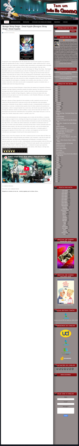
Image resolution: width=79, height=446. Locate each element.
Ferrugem (58, 111)
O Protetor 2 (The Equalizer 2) (63, 135)
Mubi (65, 223)
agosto (58, 109)
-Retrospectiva (64, 205)
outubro (58, 106)
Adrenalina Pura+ (65, 210)
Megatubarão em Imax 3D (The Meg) (64, 143)
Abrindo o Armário (60, 126)
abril (58, 162)
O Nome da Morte (60, 116)
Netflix (64, 225)
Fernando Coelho (69, 40)
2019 (56, 99)
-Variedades (64, 208)
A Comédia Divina (60, 152)
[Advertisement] (65, 430)
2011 (56, 180)
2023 (56, 92)
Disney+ (64, 216)
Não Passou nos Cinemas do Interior (41, 22)
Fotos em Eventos (15, 22)
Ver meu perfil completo (65, 63)
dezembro (59, 102)
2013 (56, 176)
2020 (56, 97)
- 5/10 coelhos (64, 196)
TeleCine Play (64, 232)
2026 (56, 86)
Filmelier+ (65, 217)
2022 (56, 94)
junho (58, 158)
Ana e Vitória (59, 150)
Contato (65, 22)
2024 (56, 90)
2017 (56, 169)
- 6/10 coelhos (64, 198)
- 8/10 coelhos (64, 201)
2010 (56, 181)
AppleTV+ (64, 213)
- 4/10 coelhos (64, 195)
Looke (64, 222)
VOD (64, 234)
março (58, 164)
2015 (56, 173)
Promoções (26, 22)
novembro (59, 104)
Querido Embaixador (60, 145)
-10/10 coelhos (64, 204)
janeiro (58, 167)
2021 (56, 95)
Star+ (64, 229)
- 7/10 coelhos (64, 199)
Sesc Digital (65, 228)
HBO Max (64, 220)
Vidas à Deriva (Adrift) (61, 148)
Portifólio (57, 22)
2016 (56, 171)
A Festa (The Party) (60, 146)
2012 (56, 178)
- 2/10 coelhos (64, 192)
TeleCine (65, 231)
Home (6, 22)
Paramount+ (65, 226)
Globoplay (64, 219)
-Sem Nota (64, 207)
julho (58, 157)
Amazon (64, 211)
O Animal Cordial (60, 118)
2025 (56, 88)
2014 (56, 174)
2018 (56, 101)
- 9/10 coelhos (64, 202)
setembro (59, 108)
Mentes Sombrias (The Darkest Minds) (65, 130)
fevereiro (59, 165)
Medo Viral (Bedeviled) (61, 128)
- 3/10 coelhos (64, 193)
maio (58, 160)
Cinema (64, 214)
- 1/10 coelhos (64, 190)
